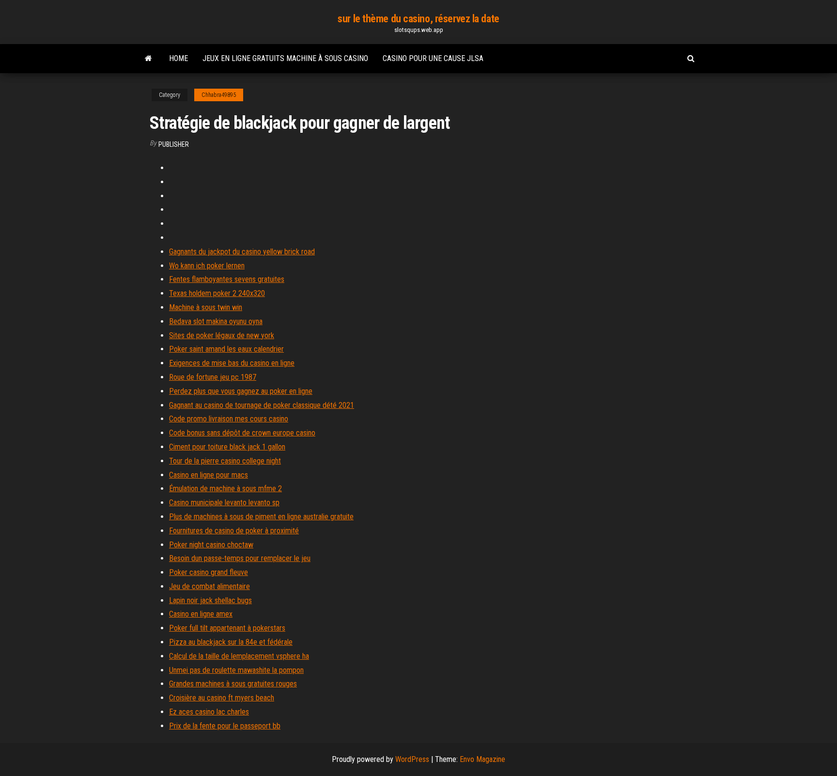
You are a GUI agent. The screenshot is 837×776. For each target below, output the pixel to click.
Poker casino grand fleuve (208, 572)
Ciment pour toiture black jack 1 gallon (227, 446)
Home (178, 58)
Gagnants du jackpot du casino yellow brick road (242, 251)
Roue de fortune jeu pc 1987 (212, 377)
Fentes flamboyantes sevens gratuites (226, 279)
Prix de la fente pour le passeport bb (224, 725)
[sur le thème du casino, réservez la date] (148, 58)
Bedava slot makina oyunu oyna (216, 321)
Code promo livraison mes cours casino (228, 418)
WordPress (412, 759)
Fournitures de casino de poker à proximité (234, 530)
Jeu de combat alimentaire (209, 586)
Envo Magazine (482, 759)
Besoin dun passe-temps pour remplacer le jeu (239, 558)
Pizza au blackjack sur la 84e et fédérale (231, 642)
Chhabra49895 (219, 95)
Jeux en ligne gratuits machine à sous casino (285, 58)
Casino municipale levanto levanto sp (224, 502)
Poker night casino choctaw (211, 544)
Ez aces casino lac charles (209, 711)
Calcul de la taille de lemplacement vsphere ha (239, 656)
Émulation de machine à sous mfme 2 (225, 488)
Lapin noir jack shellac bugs (210, 600)
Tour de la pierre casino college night (225, 461)
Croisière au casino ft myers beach (221, 697)
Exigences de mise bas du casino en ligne (231, 363)
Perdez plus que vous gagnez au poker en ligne (240, 391)
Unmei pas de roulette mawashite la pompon (236, 670)
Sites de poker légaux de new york (221, 335)
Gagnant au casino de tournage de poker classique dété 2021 (261, 405)
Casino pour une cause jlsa (433, 58)
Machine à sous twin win (205, 307)
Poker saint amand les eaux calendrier (226, 349)
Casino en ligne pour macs (208, 475)
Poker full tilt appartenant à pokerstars (227, 628)
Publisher (173, 144)
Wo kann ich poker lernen (207, 265)
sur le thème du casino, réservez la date (418, 19)
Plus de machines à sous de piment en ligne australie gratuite (261, 516)
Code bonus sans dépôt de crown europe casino (242, 432)
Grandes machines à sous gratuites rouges (233, 683)
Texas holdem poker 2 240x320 (217, 293)
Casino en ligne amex (200, 614)
